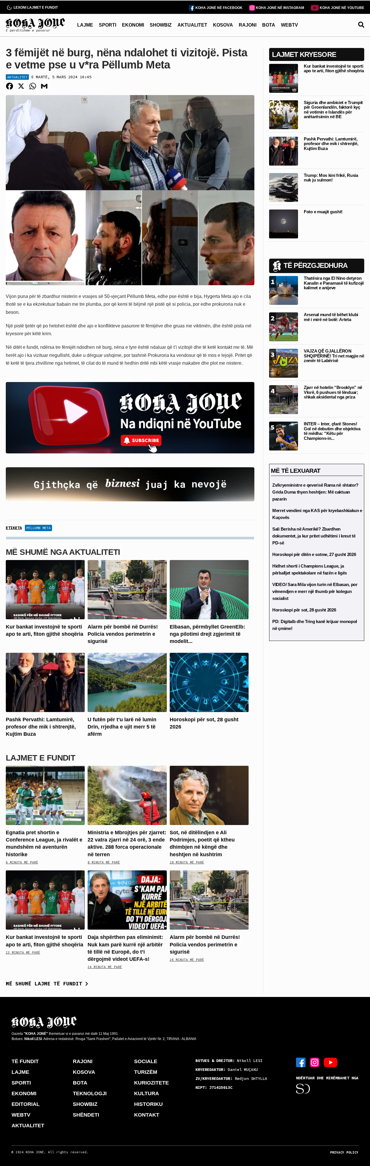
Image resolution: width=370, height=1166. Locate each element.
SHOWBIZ (161, 25)
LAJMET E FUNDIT (40, 757)
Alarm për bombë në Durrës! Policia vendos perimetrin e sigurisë (123, 634)
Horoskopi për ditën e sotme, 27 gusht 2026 (314, 554)
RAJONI (247, 25)
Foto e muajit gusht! (323, 211)
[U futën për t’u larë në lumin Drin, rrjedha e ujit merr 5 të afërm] (127, 681)
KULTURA (146, 1093)
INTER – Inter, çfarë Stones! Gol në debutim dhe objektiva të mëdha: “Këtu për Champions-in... (332, 431)
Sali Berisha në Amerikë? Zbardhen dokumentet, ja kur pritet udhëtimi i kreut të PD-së (314, 536)
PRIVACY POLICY (344, 1152)
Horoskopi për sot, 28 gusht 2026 (304, 609)
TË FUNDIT (25, 1061)
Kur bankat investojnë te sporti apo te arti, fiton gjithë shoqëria (334, 68)
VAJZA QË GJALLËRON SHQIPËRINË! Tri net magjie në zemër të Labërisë (334, 355)
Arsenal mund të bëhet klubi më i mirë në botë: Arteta (331, 317)
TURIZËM (145, 1072)
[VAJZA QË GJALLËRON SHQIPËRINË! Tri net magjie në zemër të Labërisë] (283, 362)
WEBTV (289, 25)
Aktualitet (17, 77)
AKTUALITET (192, 25)
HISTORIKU (148, 1104)
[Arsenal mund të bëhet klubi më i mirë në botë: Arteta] (283, 326)
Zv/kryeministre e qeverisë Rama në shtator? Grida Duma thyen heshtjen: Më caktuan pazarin (315, 492)
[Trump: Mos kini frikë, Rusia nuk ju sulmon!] (283, 187)
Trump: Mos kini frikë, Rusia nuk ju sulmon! (331, 178)
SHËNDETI (86, 1115)
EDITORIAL (26, 1104)
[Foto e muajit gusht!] (283, 223)
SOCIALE (145, 1061)
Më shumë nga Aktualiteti (63, 552)
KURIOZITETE (151, 1083)
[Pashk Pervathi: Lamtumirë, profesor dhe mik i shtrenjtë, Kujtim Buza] (45, 681)
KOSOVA (223, 25)
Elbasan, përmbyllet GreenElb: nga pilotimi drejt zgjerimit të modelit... (207, 634)
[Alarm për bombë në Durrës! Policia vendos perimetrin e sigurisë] (127, 589)
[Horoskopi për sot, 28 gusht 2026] (209, 681)
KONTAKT (146, 1115)
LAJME (85, 25)
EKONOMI (133, 25)
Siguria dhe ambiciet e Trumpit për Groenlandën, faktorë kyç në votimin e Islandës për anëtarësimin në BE (333, 109)
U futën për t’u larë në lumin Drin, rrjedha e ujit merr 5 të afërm (122, 727)
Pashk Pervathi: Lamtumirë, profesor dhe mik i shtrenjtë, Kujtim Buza (41, 727)
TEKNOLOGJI (90, 1093)
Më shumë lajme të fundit (45, 983)
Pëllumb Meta (38, 528)
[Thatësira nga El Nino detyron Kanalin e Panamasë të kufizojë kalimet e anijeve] (283, 290)
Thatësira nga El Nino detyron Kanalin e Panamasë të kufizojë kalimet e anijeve (334, 283)
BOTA (268, 25)
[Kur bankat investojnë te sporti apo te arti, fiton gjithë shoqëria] (45, 589)
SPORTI (107, 25)
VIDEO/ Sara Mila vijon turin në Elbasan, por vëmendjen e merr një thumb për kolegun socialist (315, 591)
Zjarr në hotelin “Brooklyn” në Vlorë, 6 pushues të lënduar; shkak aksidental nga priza (333, 392)
